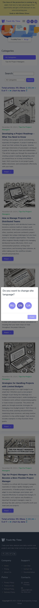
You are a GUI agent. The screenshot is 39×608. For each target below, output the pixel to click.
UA (28, 306)
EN (20, 306)
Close (32, 317)
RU (12, 306)
